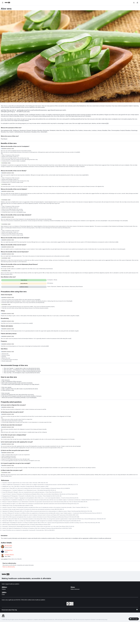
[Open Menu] (2, 2)
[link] (7, 3)
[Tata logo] (3, 616)
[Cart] (137, 2)
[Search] (133, 2)
